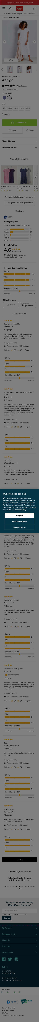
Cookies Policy (20, 510)
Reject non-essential (19, 521)
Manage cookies (19, 527)
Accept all (19, 516)
